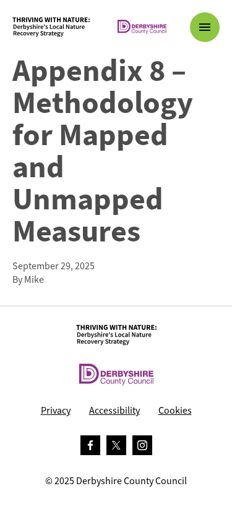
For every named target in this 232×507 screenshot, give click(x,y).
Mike (34, 279)
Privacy (56, 410)
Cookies (175, 410)
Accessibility (114, 410)
